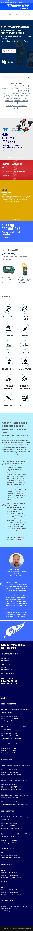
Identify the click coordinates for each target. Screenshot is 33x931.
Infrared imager (14, 95)
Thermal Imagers (12, 108)
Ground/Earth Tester (25, 93)
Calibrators (18, 88)
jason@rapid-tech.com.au (13, 774)
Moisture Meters (9, 100)
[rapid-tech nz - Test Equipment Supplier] (17, 6)
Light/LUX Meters (17, 98)
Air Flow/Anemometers (16, 85)
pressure (20, 103)
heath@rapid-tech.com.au (13, 828)
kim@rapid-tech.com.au (12, 857)
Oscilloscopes (25, 100)
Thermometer (21, 108)
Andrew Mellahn (6, 192)
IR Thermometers (8, 98)
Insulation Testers (24, 95)
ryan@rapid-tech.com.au (13, 843)
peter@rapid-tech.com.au (13, 789)
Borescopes (11, 88)
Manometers (26, 98)
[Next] (31, 282)
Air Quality (25, 85)
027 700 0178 (12, 681)
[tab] (8, 253)
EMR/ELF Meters (15, 93)
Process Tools (27, 103)
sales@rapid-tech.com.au (13, 877)
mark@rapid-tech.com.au (13, 738)
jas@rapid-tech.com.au (13, 753)
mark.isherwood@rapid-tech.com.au (16, 804)
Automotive (5, 88)
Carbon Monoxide (26, 88)
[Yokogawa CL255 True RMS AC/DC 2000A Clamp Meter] (24, 269)
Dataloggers (15, 90)
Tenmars (15, 105)
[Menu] (2, 7)
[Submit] (29, 78)
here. (19, 539)
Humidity (7, 95)
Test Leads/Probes (23, 105)
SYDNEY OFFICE (6, 760)
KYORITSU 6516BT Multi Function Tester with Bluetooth (8, 280)
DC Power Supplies (24, 90)
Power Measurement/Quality (9, 103)
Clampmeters (8, 90)
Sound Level (8, 105)
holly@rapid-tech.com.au (13, 911)
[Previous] (2, 282)
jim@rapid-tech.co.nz (13, 683)
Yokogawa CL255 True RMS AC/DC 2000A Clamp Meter (24, 280)
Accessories (7, 85)
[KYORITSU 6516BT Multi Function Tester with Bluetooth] (8, 269)
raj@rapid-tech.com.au (12, 721)
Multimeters (17, 100)
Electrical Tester (6, 93)
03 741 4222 (10, 674)
